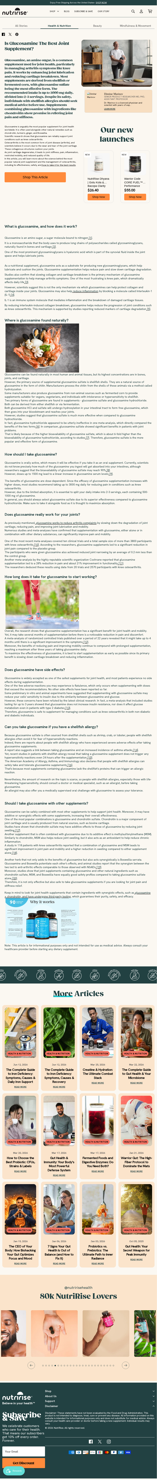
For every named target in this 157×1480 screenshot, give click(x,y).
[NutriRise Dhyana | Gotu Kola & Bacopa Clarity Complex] (99, 164)
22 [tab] (108, 1367)
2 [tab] (47, 1367)
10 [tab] (72, 1367)
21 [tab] (105, 1367)
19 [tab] (99, 1367)
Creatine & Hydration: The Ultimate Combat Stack (98, 1074)
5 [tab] (56, 1367)
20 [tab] (102, 1367)
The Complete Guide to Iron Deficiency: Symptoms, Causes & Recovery (59, 1076)
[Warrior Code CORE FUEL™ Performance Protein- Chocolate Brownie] (135, 164)
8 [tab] (65, 1367)
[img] (91, 1441)
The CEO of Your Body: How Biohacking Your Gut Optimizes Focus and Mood (20, 1252)
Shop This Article (35, 177)
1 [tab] (44, 1367)
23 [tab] (111, 1367)
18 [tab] (96, 1367)
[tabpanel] (78, 1333)
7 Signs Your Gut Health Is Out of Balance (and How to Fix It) (59, 1252)
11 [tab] (75, 1367)
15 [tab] (87, 1367)
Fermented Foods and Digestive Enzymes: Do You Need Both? (97, 1162)
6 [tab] (59, 1367)
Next (125, 1365)
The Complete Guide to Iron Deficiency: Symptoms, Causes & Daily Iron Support (20, 1076)
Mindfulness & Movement (135, 25)
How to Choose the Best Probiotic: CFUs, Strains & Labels (20, 1162)
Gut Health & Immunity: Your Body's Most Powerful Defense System (59, 1164)
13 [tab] (81, 1367)
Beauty (97, 25)
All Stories (21, 25)
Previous (31, 1365)
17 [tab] (93, 1367)
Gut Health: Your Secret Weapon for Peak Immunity (136, 1250)
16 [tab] (90, 1367)
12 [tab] (78, 1367)
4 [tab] (53, 1367)
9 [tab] (68, 1367)
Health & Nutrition (59, 25)
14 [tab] (84, 1367)
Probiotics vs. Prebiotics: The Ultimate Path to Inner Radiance (98, 1252)
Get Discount (23, 1463)
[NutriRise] (15, 11)
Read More (20, 1086)
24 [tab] (114, 1367)
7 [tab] (62, 1367)
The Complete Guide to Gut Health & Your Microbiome (136, 1074)
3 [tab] (50, 1367)
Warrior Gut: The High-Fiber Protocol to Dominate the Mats (136, 1162)
